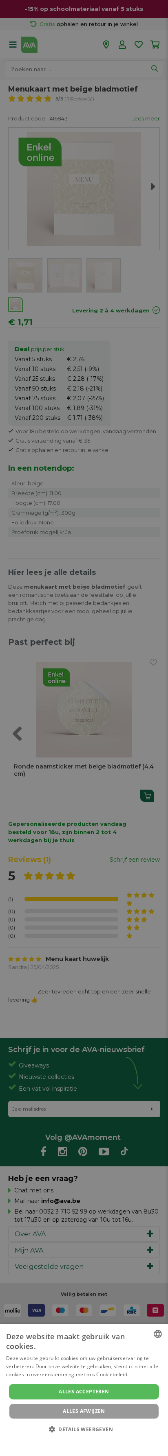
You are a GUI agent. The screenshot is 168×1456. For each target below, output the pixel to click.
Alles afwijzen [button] (84, 1411)
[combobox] (158, 1334)
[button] (84, 1429)
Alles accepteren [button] (84, 1391)
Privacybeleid (79, 1440)
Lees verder (144, 1374)
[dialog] (84, 1390)
